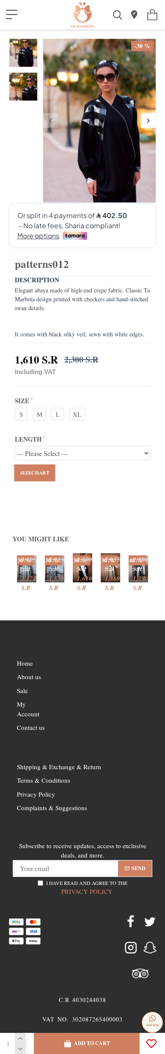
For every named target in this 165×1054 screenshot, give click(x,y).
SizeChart (34, 473)
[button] (50, 120)
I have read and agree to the (86, 887)
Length (28, 439)
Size (22, 400)
